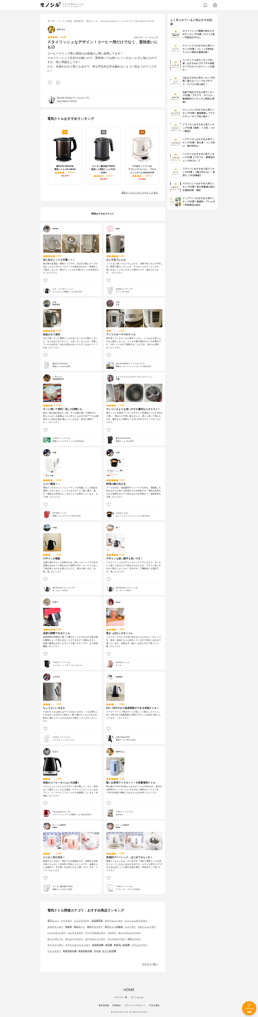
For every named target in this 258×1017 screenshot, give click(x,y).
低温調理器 (97, 920)
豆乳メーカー (134, 939)
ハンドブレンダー (56, 932)
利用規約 (117, 1005)
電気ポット (79, 927)
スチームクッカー (114, 920)
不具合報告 (154, 1005)
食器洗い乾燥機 (122, 945)
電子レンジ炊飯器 (114, 927)
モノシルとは (137, 997)
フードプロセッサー (95, 932)
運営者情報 (103, 1005)
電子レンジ (53, 920)
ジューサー (130, 927)
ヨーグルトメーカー (95, 939)
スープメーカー (55, 945)
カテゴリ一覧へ (150, 964)
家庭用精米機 (70, 951)
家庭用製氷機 (85, 951)
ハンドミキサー (75, 932)
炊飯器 (68, 927)
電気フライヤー (95, 927)
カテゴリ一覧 (121, 997)
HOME (129, 989)
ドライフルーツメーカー (77, 945)
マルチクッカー (55, 927)
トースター (66, 920)
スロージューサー (147, 927)
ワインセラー (54, 951)
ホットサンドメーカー (129, 932)
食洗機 (108, 945)
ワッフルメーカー (116, 939)
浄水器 (97, 951)
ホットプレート (55, 939)
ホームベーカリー (74, 939)
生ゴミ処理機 (109, 951)
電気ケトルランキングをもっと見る (139, 192)
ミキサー (112, 932)
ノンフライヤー (82, 920)
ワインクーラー (139, 945)
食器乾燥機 (97, 945)
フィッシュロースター (136, 920)
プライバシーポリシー (134, 1005)
